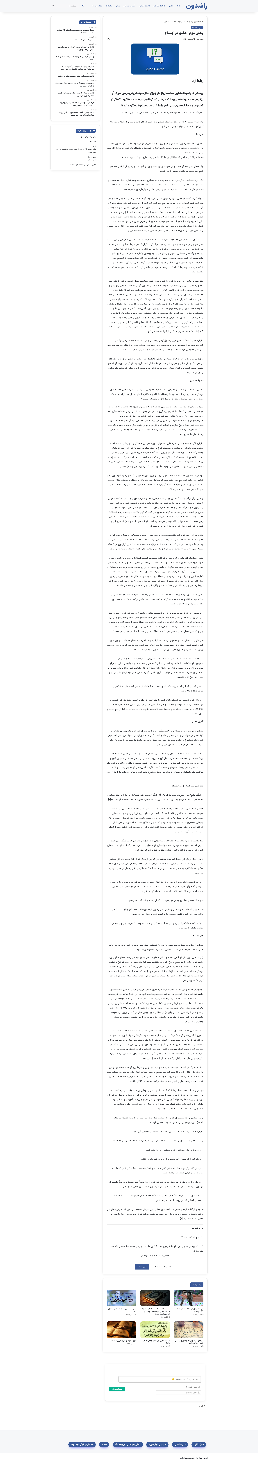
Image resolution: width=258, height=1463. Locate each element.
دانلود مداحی (159, 6)
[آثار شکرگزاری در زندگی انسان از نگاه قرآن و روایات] (188, 1298)
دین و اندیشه (192, 21)
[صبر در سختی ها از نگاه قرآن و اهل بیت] (121, 1298)
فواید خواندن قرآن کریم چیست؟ (123, 1340)
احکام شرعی (144, 6)
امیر (94, 146)
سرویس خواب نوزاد (157, 1444)
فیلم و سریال (129, 6)
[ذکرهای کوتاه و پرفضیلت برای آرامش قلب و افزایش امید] (188, 1329)
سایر (118, 6)
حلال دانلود (199, 1444)
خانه (178, 6)
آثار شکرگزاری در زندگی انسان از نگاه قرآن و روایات (189, 1310)
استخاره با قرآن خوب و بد (82, 1444)
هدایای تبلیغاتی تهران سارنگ (127, 1444)
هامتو (104, 1444)
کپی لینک (142, 1266)
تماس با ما (97, 6)
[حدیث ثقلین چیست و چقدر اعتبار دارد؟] (155, 1329)
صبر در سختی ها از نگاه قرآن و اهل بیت (122, 1310)
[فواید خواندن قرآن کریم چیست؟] (121, 1329)
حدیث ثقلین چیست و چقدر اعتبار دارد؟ (157, 1342)
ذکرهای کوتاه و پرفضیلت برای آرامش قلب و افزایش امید (189, 1342)
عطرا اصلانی (91, 157)
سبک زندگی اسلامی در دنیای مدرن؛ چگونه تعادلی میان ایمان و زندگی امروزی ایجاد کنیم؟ (156, 1311)
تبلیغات (109, 6)
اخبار (171, 6)
